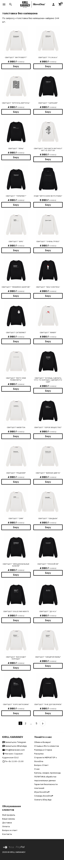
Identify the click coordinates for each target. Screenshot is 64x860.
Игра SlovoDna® (42, 792)
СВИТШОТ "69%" (16, 241)
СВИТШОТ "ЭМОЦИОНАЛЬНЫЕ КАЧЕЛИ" (16, 565)
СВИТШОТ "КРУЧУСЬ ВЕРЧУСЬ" (16, 103)
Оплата (6, 826)
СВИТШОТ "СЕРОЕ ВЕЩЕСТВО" (48, 427)
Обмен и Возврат (42, 742)
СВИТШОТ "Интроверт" (16, 57)
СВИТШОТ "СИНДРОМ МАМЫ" (48, 657)
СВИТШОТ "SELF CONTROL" (48, 287)
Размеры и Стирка (43, 750)
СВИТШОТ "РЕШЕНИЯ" (16, 473)
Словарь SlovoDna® (43, 796)
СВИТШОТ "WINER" (48, 332)
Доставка (7, 822)
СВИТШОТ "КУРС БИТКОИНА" (16, 704)
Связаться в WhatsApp (16, 746)
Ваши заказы (8, 819)
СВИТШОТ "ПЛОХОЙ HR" (48, 564)
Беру (16, 66)
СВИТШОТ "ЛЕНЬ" (16, 148)
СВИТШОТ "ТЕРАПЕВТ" (16, 196)
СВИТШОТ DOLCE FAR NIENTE (16, 611)
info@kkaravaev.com (15, 750)
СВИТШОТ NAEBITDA (16, 427)
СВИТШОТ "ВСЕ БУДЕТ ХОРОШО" (16, 658)
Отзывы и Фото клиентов (46, 746)
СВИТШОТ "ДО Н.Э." (48, 611)
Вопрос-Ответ (41, 765)
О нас (37, 769)
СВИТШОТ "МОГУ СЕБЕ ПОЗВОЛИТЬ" (16, 379)
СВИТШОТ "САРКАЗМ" (48, 103)
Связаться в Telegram (15, 742)
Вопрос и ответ (9, 830)
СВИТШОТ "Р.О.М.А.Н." (48, 57)
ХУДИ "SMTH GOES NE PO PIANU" (48, 196)
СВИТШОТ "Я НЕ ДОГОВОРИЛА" (48, 704)
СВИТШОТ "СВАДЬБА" (48, 518)
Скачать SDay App (42, 799)
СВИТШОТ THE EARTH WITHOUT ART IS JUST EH (48, 149)
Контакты (7, 834)
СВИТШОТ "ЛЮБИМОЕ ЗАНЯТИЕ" (16, 287)
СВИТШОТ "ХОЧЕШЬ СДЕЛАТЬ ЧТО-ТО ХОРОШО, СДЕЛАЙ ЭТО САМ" (48, 380)
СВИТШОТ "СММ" (16, 518)
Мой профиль (8, 815)
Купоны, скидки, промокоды (47, 773)
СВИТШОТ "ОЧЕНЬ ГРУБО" (48, 241)
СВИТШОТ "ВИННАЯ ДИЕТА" (48, 473)
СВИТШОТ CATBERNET (16, 332)
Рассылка (38, 753)
